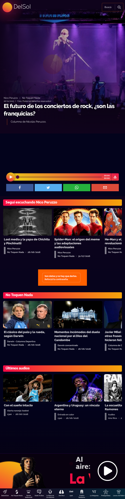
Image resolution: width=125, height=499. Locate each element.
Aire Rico (61, 495)
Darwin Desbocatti (28, 496)
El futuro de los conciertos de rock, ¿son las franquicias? (59, 110)
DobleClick (5, 495)
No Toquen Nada (17, 495)
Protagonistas (105, 495)
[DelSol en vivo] (62, 470)
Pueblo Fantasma (82, 496)
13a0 (71, 495)
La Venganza (94, 495)
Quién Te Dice (39, 495)
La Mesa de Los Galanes (50, 496)
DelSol (22, 6)
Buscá (107, 7)
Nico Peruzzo (11, 97)
